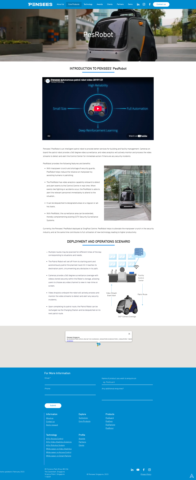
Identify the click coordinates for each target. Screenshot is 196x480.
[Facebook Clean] (149, 4)
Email (47, 378)
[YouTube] (138, 469)
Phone (47, 389)
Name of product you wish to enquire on (119, 379)
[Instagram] (144, 4)
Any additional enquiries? (113, 389)
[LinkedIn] (138, 4)
